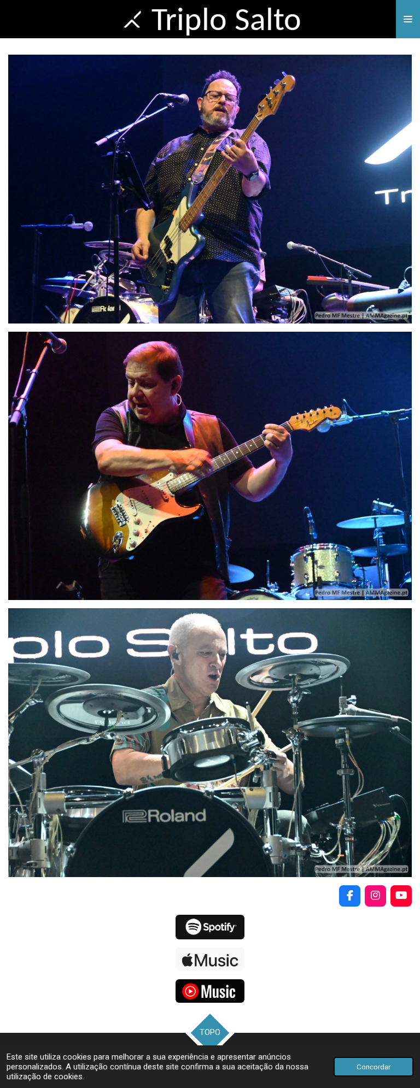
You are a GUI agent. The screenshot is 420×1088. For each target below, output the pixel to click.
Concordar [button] (373, 1066)
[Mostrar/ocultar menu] (408, 19)
